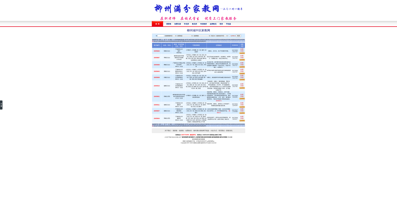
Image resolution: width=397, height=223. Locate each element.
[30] (164, 41)
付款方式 (214, 130)
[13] (217, 39)
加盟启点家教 (197, 143)
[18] (229, 39)
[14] (220, 39)
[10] (210, 39)
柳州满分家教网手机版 (201, 130)
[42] (193, 41)
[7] (205, 39)
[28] (160, 41)
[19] (232, 39)
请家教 (168, 24)
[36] (179, 41)
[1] (195, 39)
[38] (183, 41)
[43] (195, 41)
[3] (198, 39)
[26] (155, 41)
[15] (222, 39)
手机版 (228, 24)
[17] (227, 39)
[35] (176, 41)
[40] (188, 41)
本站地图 (229, 137)
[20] (234, 39)
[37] (181, 41)
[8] (206, 39)
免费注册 (177, 24)
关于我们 (168, 130)
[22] (239, 39)
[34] (174, 41)
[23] (241, 39)
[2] (196, 39)
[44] (198, 41)
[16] (224, 39)
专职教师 (203, 24)
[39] (186, 41)
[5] (201, 39)
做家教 (181, 130)
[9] (208, 39)
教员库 (194, 24)
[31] (167, 41)
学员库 (186, 24)
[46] (202, 41)
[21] (236, 39)
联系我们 (222, 130)
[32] (169, 41)
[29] (162, 41)
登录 (221, 24)
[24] (243, 39)
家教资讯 (229, 130)
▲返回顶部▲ (210, 141)
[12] (215, 39)
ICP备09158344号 (201, 141)
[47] (205, 41)
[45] (200, 41)
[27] (157, 41)
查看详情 (242, 50)
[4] (200, 39)
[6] (203, 39)
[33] (171, 41)
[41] (191, 41)
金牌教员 (213, 24)
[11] (213, 39)
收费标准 (188, 130)
